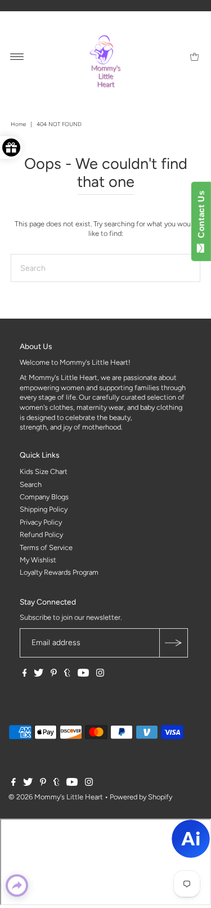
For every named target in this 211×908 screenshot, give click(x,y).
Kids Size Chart (44, 471)
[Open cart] (194, 56)
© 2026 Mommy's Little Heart (55, 797)
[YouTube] (83, 674)
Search (31, 484)
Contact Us (201, 216)
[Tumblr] (67, 674)
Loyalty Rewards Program (59, 572)
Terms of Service (46, 547)
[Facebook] (25, 674)
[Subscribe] (173, 643)
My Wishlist (38, 560)
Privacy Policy (41, 522)
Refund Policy (41, 534)
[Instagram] (100, 674)
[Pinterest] (54, 674)
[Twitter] (38, 674)
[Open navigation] (17, 56)
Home (18, 124)
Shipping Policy (44, 509)
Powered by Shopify (141, 797)
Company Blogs (44, 497)
